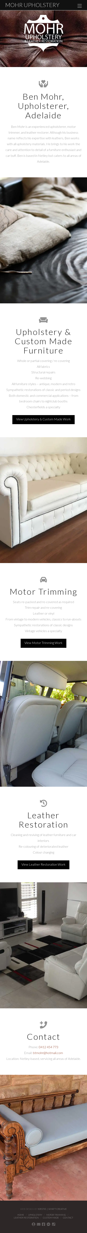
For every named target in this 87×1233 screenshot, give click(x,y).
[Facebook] (43, 1224)
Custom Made (51, 1217)
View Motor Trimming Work (43, 643)
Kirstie (42, 1209)
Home (20, 1214)
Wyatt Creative (58, 1209)
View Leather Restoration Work (43, 864)
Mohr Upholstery (32, 5)
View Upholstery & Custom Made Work (43, 419)
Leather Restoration (26, 1217)
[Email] (38, 1224)
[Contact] (33, 1224)
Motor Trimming (56, 1214)
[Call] (53, 1224)
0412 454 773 (48, 1047)
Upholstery (35, 1214)
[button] (79, 5)
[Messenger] (48, 1224)
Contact (68, 1217)
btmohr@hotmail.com (48, 1053)
